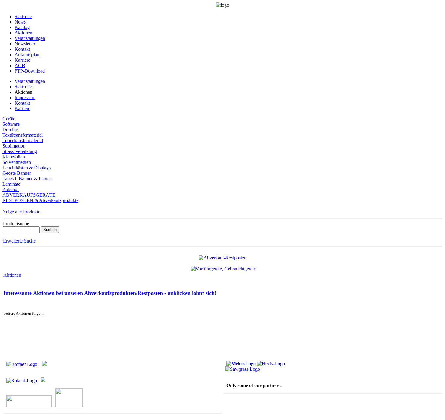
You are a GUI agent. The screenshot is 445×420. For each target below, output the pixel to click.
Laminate (11, 184)
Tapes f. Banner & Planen (27, 178)
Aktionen (12, 275)
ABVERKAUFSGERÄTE (28, 194)
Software (11, 124)
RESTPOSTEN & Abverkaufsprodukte (40, 200)
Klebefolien (13, 156)
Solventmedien (16, 162)
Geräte (8, 118)
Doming (10, 129)
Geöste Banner (16, 173)
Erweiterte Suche (19, 240)
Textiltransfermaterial (22, 135)
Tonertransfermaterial (22, 140)
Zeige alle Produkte (21, 211)
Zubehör (10, 189)
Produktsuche (16, 223)
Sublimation (13, 145)
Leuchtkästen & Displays (26, 167)
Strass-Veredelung (19, 151)
